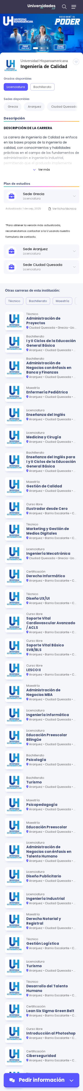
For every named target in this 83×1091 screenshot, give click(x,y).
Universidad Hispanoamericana (44, 61)
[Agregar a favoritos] (76, 62)
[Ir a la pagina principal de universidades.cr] (41, 6)
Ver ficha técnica (64, 209)
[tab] (35, 48)
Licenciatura (16, 87)
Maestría (62, 301)
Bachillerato (42, 87)
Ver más (44, 169)
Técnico (14, 301)
